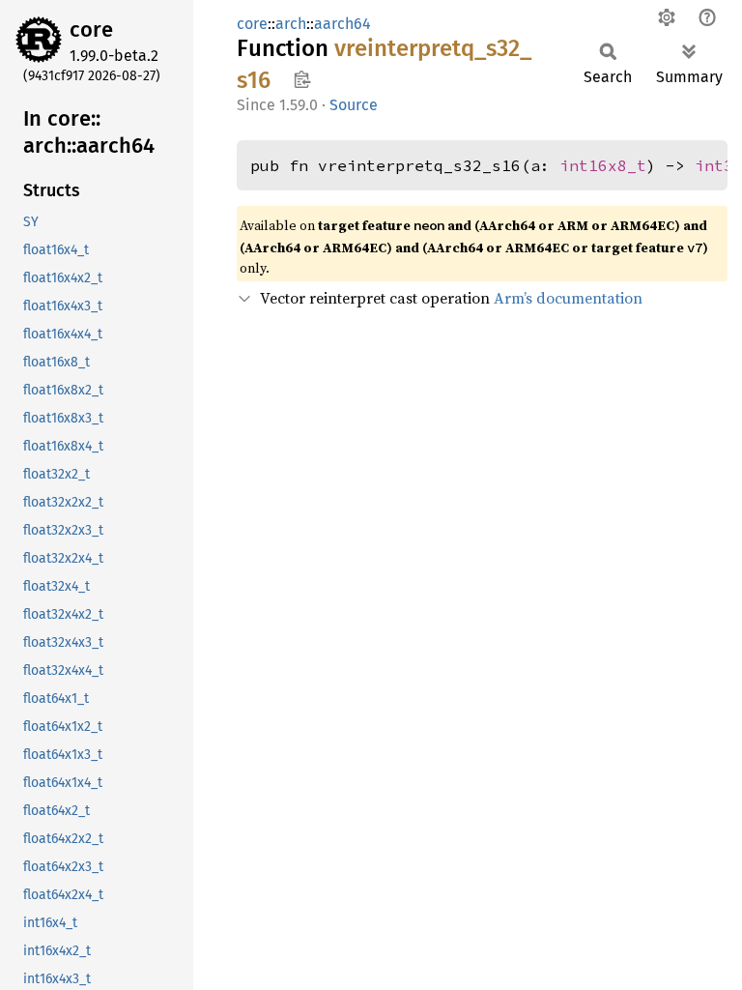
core (91, 29)
